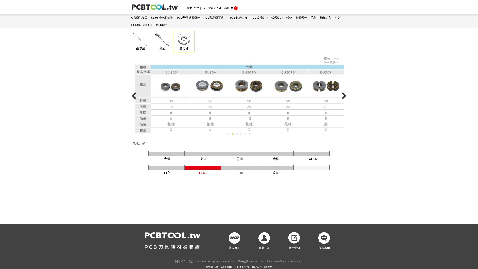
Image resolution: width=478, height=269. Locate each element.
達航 (276, 172)
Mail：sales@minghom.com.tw (284, 261)
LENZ (203, 172)
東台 (203, 158)
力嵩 (239, 172)
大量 (167, 158)
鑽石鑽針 (301, 17)
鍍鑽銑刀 (277, 17)
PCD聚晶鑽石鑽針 (188, 17)
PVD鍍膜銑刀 (259, 17)
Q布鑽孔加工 (139, 17)
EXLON (312, 158)
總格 (276, 158)
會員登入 (213, 8)
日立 (167, 172)
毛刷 (313, 17)
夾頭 (338, 17)
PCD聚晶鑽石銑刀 (215, 17)
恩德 (239, 158)
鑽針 (289, 17)
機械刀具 (325, 17)
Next (342, 95)
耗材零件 (161, 25)
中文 (196, 8)
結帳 (230, 8)
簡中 (189, 8)
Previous (135, 95)
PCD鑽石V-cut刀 (141, 25)
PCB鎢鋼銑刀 (238, 17)
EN (203, 8)
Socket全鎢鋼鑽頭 (162, 17)
